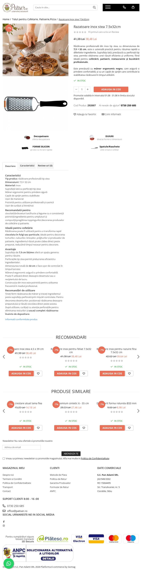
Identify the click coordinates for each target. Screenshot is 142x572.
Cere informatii (112, 114)
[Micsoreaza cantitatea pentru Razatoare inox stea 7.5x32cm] (76, 89)
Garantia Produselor (60, 482)
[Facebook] (4, 521)
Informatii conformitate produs (21, 319)
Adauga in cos (111, 89)
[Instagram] (4, 525)
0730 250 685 (15, 506)
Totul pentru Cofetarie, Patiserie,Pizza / (35, 19)
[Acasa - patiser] (15, 7)
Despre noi (8, 474)
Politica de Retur (58, 479)
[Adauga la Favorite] (38, 373)
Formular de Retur (59, 487)
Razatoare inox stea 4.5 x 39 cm (25, 349)
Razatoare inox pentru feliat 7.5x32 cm (71, 350)
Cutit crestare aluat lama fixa (25, 403)
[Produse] (108, 8)
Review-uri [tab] (45, 165)
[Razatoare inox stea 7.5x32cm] (35, 50)
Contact (7, 491)
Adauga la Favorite (86, 114)
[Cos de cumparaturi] (133, 7)
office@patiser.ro (16, 511)
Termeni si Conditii (12, 479)
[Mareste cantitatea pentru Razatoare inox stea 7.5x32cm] (87, 89)
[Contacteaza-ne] (124, 7)
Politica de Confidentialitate (95, 458)
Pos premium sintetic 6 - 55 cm (71, 403)
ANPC (53, 491)
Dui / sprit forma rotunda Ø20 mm (116, 403)
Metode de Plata (58, 474)
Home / (7, 19)
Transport (8, 487)
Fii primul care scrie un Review (103, 31)
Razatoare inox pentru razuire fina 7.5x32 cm (116, 350)
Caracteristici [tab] (27, 165)
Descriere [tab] (10, 166)
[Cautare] (94, 7)
